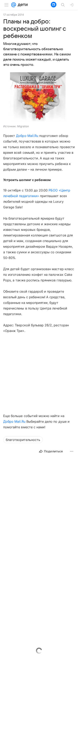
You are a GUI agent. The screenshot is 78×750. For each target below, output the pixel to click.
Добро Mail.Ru (27, 136)
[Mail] (13, 5)
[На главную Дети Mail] (22, 5)
